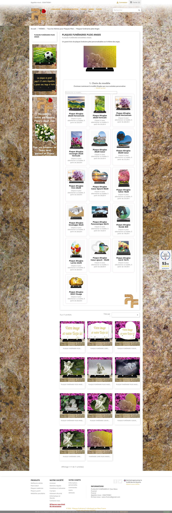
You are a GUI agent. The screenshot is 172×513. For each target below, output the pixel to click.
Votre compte (75, 480)
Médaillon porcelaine (38, 493)
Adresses (72, 493)
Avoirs (71, 490)
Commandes (73, 487)
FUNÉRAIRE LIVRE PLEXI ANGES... (100, 456)
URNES (91, 9)
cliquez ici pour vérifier (132, 484)
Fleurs (99, 9)
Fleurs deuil (35, 486)
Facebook (115, 481)
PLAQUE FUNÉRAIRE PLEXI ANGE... (72, 384)
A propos (53, 491)
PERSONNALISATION (70, 9)
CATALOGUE (55, 9)
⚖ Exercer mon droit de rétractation (57, 505)
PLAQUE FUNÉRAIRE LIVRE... (99, 348)
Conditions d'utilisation (57, 488)
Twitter (120, 481)
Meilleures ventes (37, 483)
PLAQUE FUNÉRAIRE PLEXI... (72, 348)
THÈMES (83, 9)
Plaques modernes (37, 488)
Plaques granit (36, 491)
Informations (124, 512)
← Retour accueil (100, 88)
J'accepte (167, 512)
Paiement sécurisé (56, 493)
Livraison (53, 483)
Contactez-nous (55, 501)
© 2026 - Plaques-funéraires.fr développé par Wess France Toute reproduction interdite (86, 509)
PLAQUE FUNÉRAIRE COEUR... (127, 348)
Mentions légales (55, 486)
